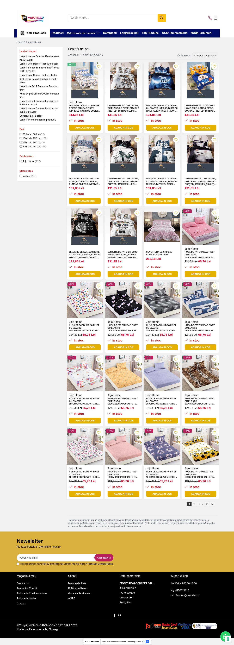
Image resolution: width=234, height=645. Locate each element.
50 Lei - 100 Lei (31, 134)
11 (207, 504)
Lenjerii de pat (129, 32)
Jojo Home (28, 161)
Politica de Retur (77, 588)
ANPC (71, 598)
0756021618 (182, 590)
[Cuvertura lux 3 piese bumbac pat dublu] (162, 226)
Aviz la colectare (92, 642)
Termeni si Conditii (27, 588)
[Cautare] (162, 18)
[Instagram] (119, 615)
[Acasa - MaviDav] (34, 18)
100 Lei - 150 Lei (32, 138)
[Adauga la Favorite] (99, 66)
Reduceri (58, 32)
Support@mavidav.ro (187, 595)
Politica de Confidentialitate (100, 564)
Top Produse (150, 32)
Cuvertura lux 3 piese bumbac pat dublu (159, 253)
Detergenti (110, 32)
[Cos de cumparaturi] (215, 18)
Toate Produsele (36, 32)
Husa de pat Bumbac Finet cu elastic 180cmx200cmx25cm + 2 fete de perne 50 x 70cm (200, 255)
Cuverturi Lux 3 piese (31, 115)
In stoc (26, 176)
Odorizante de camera (81, 33)
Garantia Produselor (79, 593)
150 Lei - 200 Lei (32, 142)
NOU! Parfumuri (201, 32)
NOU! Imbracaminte (174, 32)
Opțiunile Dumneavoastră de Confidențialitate (121, 642)
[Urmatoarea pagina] (212, 504)
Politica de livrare (26, 598)
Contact (21, 603)
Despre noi (23, 583)
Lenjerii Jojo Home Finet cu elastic (38, 75)
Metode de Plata (77, 583)
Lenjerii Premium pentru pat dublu (38, 119)
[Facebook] (114, 615)
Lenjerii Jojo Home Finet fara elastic (39, 63)
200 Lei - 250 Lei (32, 146)
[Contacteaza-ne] (210, 18)
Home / (21, 42)
